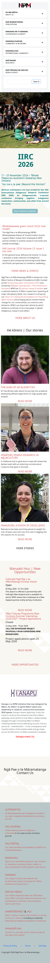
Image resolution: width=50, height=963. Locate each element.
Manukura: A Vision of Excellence (23, 525)
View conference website (25, 211)
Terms (28, 945)
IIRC (26, 156)
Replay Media (13, 891)
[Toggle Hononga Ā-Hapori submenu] (42, 42)
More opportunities (25, 664)
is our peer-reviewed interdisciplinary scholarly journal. (25, 816)
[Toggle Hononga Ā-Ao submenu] (42, 52)
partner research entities (32, 288)
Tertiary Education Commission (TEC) (23, 283)
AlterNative (12, 809)
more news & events (25, 270)
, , (12, 915)
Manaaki (10, 874)
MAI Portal (12, 843)
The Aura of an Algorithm (18, 387)
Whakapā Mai (13, 928)
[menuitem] (23, 13)
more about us (25, 318)
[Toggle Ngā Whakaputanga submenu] (42, 23)
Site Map (42, 945)
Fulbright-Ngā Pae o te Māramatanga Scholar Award (21, 580)
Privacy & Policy (10, 945)
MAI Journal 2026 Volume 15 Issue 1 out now (23, 250)
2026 (26, 164)
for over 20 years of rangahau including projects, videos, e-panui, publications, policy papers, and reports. (25, 864)
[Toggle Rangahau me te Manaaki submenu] (42, 33)
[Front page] (25, 5)
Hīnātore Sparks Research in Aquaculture (19, 456)
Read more (25, 401)
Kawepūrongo (14, 911)
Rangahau (11, 857)
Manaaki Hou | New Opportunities (25, 570)
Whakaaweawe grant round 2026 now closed (23, 227)
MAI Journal (13, 826)
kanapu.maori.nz (25, 736)
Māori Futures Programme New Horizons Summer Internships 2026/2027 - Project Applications (23, 616)
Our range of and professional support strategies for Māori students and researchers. (23, 881)
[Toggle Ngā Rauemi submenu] (42, 62)
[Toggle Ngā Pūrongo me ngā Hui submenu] (42, 71)
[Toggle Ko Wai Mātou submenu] (42, 13)
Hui (29, 911)
